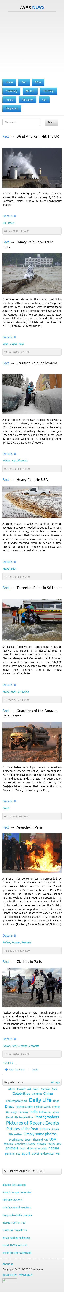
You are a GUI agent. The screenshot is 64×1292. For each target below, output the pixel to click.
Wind (11, 222)
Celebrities (21, 1094)
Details (7, 216)
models (42, 1148)
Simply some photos (40, 1134)
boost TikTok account (14, 1245)
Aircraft (21, 1089)
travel (35, 1153)
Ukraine (8, 1143)
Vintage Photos (46, 1143)
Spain (28, 1139)
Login (35, 1069)
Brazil (5, 808)
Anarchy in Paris (30, 827)
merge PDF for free (13, 1222)
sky (18, 1153)
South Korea (16, 1139)
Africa (11, 1089)
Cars (54, 1089)
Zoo (59, 1143)
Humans (23, 1112)
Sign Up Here (16, 1069)
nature (53, 1148)
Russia (55, 1129)
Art (29, 1089)
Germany (11, 1112)
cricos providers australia (16, 1252)
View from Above (25, 1143)
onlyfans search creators (16, 1207)
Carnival (45, 1089)
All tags (55, 1082)
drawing (32, 1148)
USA (13, 568)
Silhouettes (15, 1134)
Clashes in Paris (29, 962)
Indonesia (44, 1112)
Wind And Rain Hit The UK (38, 136)
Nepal (9, 1117)
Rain (21, 343)
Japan (55, 1112)
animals (12, 1148)
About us (7, 1263)
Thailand (38, 1139)
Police (6, 942)
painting (10, 1153)
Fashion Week (42, 1106)
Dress (9, 1106)
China (48, 1094)
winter (6, 460)
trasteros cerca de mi (14, 1230)
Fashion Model (24, 1106)
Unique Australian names (17, 1215)
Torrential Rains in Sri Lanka (39, 588)
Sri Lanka (23, 691)
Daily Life (40, 1100)
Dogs (56, 1100)
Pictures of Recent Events (32, 1123)
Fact (5, 136)
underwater (47, 1153)
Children (37, 1093)
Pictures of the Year (22, 1129)
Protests (26, 942)
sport (26, 1153)
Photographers (46, 1117)
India (5, 343)
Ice (13, 460)
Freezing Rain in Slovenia (37, 363)
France (15, 942)
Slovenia (22, 460)
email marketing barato (16, 1237)
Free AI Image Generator (17, 1192)
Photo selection (24, 1117)
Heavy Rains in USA (32, 480)
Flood (13, 343)
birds (23, 1148)
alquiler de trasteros (14, 1184)
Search (51, 122)
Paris (14, 1045)
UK (4, 222)
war (58, 1153)
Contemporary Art (16, 1100)
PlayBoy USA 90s (12, 1199)
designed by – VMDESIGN (17, 1274)
